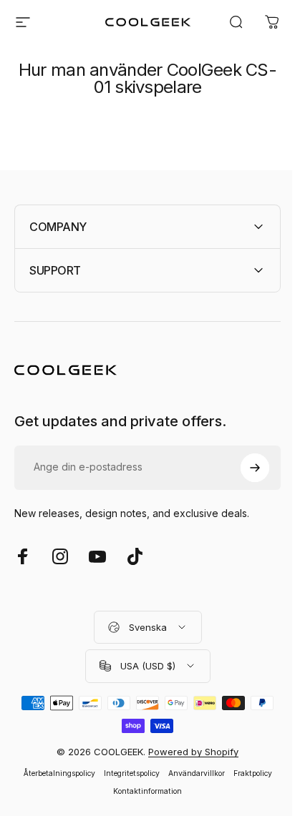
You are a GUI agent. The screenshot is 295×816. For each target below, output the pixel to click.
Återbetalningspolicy (54, 773)
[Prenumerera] (244, 467)
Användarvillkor (191, 773)
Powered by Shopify (188, 751)
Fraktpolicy (247, 773)
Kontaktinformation (142, 791)
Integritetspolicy (126, 773)
